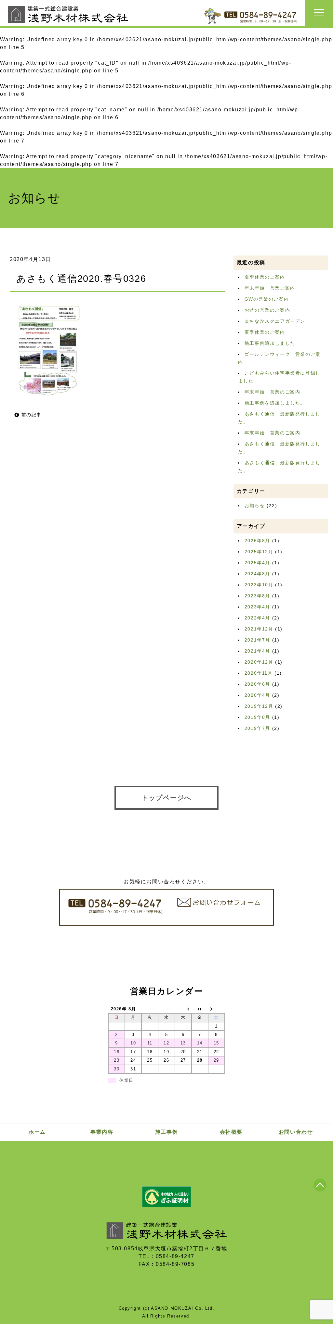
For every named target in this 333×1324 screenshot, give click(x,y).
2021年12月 (259, 628)
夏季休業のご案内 (265, 277)
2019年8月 (257, 717)
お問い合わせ (296, 1132)
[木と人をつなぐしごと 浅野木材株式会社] (68, 24)
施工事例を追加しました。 (275, 403)
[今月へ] (200, 1009)
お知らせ (255, 505)
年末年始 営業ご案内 (270, 288)
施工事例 (166, 1132)
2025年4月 (257, 562)
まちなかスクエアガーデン (275, 321)
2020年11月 (259, 673)
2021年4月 (257, 651)
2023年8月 (257, 595)
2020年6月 (257, 684)
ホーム (37, 1132)
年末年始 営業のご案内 (272, 391)
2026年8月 (257, 540)
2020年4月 (257, 695)
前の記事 (31, 415)
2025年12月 (259, 551)
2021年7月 (257, 640)
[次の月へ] (216, 1009)
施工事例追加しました (270, 343)
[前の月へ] (183, 1009)
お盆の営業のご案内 (267, 310)
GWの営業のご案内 (267, 299)
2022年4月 (257, 617)
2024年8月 (257, 573)
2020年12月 (259, 662)
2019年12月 (259, 706)
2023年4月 (257, 606)
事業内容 (101, 1132)
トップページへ (166, 797)
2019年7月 (257, 728)
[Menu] (319, 13)
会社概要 (231, 1132)
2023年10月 (259, 584)
